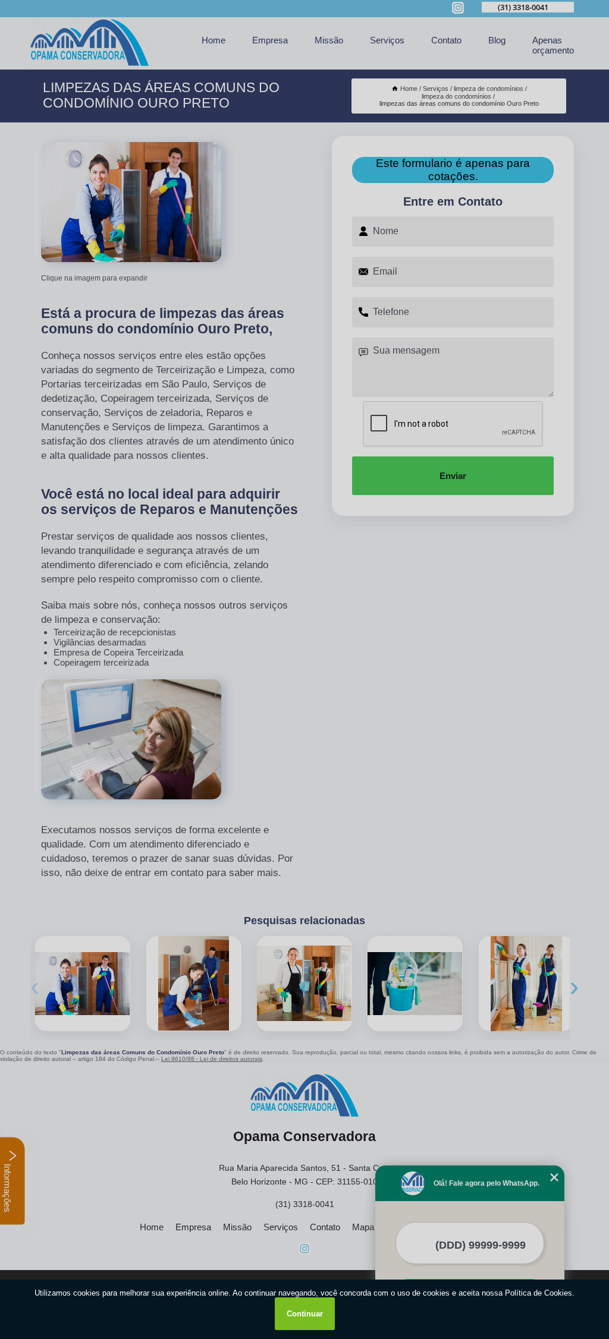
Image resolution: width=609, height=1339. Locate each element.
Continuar (305, 1313)
